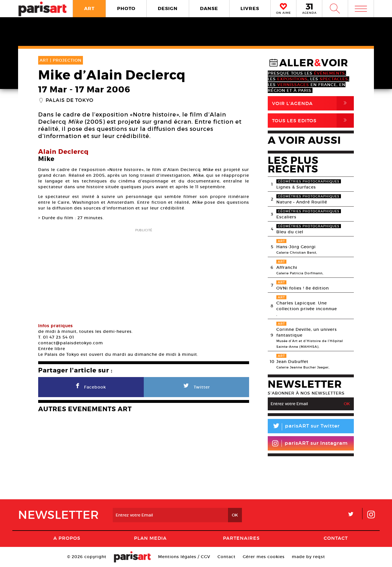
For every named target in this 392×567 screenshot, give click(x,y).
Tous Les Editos (310, 120)
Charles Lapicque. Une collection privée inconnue (306, 305)
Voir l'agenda (310, 103)
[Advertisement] (143, 274)
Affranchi (286, 267)
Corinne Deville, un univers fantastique (306, 332)
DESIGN (168, 8)
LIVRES (249, 8)
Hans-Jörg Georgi (296, 246)
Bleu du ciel (289, 231)
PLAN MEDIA (150, 538)
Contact (336, 538)
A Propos (66, 538)
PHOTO (126, 8)
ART (89, 8)
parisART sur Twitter (306, 427)
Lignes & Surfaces (296, 187)
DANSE (209, 8)
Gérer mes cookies (264, 556)
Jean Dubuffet (292, 361)
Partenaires (241, 538)
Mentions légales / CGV (184, 556)
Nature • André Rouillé (301, 202)
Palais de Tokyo (70, 100)
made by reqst (308, 556)
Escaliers (286, 217)
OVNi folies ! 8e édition (302, 288)
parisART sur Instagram (316, 443)
